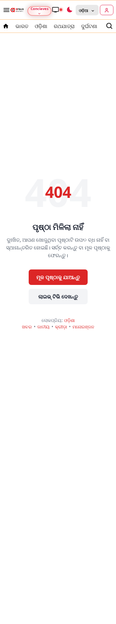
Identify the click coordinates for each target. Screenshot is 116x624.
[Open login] (106, 10)
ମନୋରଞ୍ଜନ (83, 327)
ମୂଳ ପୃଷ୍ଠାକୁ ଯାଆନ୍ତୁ (58, 277)
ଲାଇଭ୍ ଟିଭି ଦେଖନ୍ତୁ (58, 296)
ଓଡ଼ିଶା (41, 26)
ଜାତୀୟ (43, 327)
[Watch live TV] (57, 9)
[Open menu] (5, 10)
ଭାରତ (21, 26)
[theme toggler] (69, 10)
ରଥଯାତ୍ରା (64, 26)
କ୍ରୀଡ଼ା (61, 327)
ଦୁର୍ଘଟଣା (89, 26)
